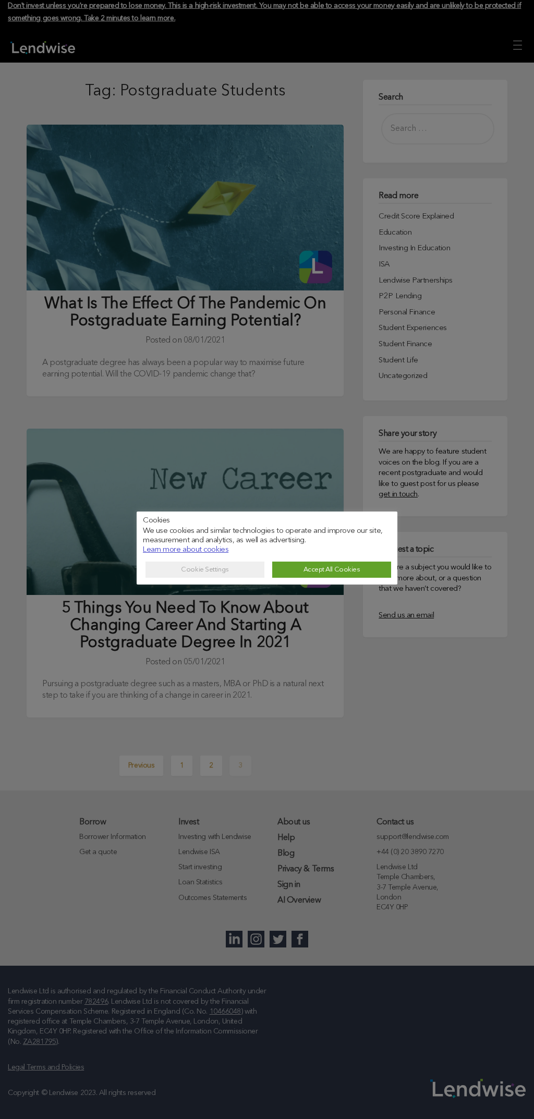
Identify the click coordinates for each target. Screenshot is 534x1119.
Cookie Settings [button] (204, 569)
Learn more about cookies (185, 550)
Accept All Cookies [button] (332, 569)
